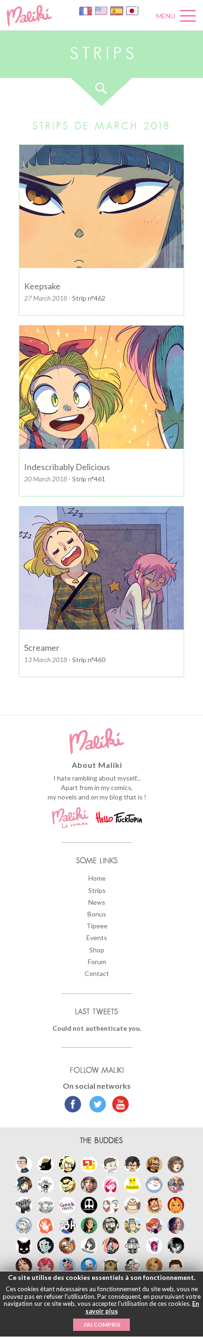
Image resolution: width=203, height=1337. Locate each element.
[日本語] (132, 10)
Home (97, 878)
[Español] (117, 10)
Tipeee (97, 926)
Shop (96, 950)
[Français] (86, 10)
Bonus (96, 914)
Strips (97, 890)
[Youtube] (118, 1105)
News (96, 902)
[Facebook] (73, 1105)
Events (96, 937)
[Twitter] (95, 1105)
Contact (97, 973)
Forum (97, 962)
